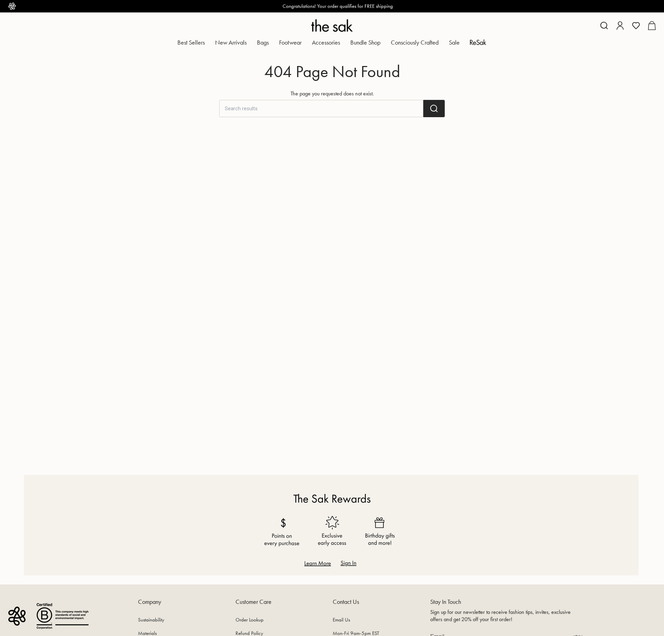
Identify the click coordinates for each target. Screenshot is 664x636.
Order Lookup (250, 619)
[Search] (434, 108)
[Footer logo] (17, 616)
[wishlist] (636, 25)
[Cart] (652, 25)
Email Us (341, 619)
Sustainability (151, 619)
